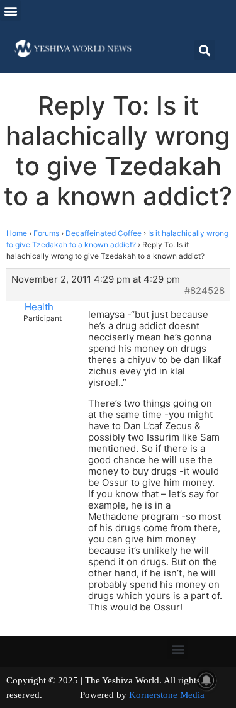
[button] (10, 10)
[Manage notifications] (206, 680)
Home (16, 233)
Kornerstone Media (167, 695)
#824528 (204, 290)
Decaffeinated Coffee (103, 233)
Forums (46, 233)
